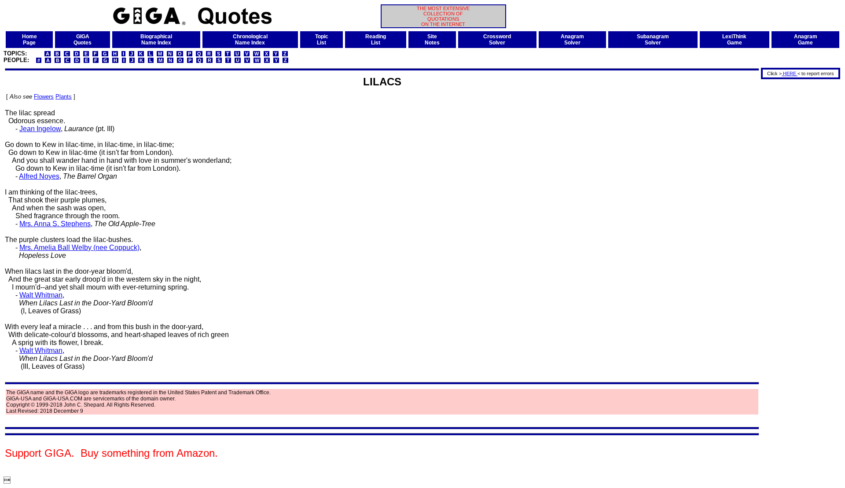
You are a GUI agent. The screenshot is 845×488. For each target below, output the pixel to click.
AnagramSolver (572, 39)
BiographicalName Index (156, 39)
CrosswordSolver (497, 39)
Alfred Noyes (39, 176)
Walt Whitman (40, 295)
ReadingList (375, 39)
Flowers (44, 96)
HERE (789, 73)
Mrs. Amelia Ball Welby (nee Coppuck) (79, 247)
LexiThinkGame (734, 39)
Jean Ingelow (40, 128)
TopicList (321, 39)
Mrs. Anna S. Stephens (55, 223)
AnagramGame (805, 39)
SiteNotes (432, 39)
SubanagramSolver (653, 39)
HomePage (29, 39)
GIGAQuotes (82, 39)
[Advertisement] (797, 213)
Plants (63, 96)
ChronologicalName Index (250, 39)
